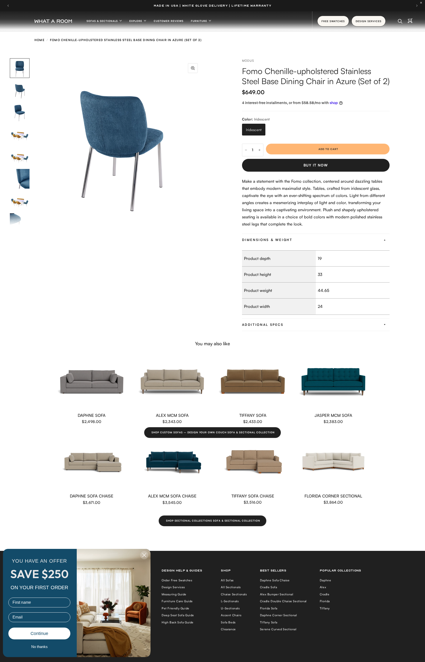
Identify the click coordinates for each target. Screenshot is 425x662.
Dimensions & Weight (267, 240)
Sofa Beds (228, 622)
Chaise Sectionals (234, 594)
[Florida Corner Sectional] (333, 462)
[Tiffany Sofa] (252, 381)
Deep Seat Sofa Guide (178, 615)
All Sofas (227, 580)
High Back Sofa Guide (178, 622)
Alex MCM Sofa (172, 415)
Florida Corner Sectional (333, 495)
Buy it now (316, 165)
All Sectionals (231, 587)
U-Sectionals (230, 608)
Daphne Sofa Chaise (91, 495)
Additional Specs (263, 325)
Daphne (325, 580)
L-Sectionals (230, 601)
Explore (136, 20)
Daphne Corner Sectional (278, 615)
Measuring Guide (174, 594)
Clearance (228, 629)
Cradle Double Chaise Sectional (283, 601)
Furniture (199, 20)
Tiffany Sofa (252, 415)
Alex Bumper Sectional (276, 594)
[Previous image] (35, 142)
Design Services (173, 587)
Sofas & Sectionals (103, 20)
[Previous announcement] (8, 5)
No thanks (39, 647)
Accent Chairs (231, 615)
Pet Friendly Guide (175, 608)
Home (39, 40)
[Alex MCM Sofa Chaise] (172, 462)
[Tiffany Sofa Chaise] (252, 462)
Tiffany (325, 608)
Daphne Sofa (92, 415)
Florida (325, 601)
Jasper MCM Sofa (333, 415)
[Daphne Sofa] (91, 381)
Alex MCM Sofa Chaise (172, 495)
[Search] (400, 21)
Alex (323, 587)
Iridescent (254, 130)
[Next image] (202, 142)
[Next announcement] (417, 5)
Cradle (325, 594)
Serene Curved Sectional (278, 629)
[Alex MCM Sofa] (172, 381)
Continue (39, 633)
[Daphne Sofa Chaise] (91, 462)
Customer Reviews (168, 20)
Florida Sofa (268, 608)
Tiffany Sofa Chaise (252, 495)
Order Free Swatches (177, 580)
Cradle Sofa (268, 587)
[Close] (422, 2)
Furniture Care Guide (177, 601)
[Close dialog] (144, 555)
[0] (410, 21)
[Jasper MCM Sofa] (333, 381)
